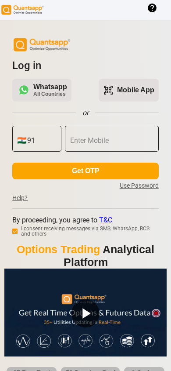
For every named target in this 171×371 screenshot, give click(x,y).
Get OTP (86, 171)
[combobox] (41, 141)
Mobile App (128, 90)
